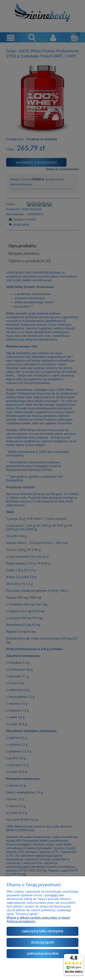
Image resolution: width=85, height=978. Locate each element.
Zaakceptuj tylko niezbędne (42, 931)
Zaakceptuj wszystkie (43, 953)
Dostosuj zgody (42, 942)
